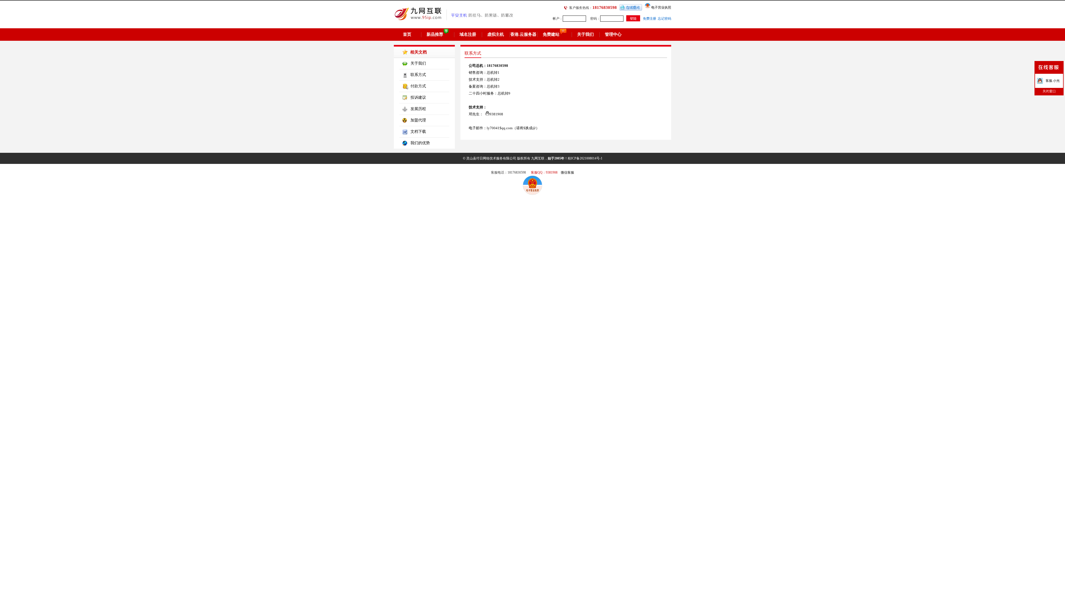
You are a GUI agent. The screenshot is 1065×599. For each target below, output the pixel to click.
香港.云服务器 (523, 34)
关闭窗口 (1049, 91)
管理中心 (613, 34)
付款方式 (418, 86)
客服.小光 (1053, 81)
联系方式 (418, 75)
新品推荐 (435, 34)
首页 (407, 34)
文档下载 (418, 132)
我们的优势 (420, 143)
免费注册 (649, 19)
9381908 (496, 114)
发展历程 (418, 109)
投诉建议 (418, 97)
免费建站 (551, 34)
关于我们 (585, 34)
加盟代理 (418, 120)
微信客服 (567, 172)
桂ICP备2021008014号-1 (585, 158)
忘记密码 (664, 19)
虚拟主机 (495, 34)
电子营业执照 (660, 7)
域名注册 (468, 34)
